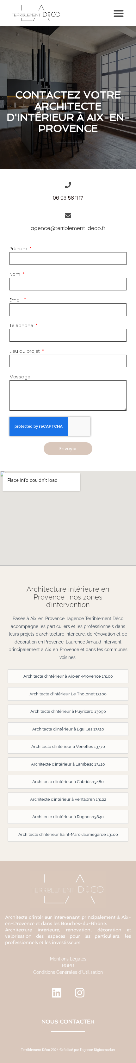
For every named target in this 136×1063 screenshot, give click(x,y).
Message (19, 377)
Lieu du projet (25, 351)
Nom (15, 274)
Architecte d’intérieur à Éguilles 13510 (68, 729)
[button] (118, 13)
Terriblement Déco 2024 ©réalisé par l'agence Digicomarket (68, 1050)
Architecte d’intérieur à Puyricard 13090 (68, 711)
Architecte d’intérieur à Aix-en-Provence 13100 (68, 676)
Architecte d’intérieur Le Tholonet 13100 (68, 694)
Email (16, 300)
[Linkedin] (56, 993)
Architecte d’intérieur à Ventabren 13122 (68, 799)
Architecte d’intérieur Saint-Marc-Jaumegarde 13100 (68, 834)
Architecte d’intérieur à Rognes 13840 (68, 816)
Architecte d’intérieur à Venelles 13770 (68, 746)
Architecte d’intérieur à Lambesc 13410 (68, 764)
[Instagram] (79, 993)
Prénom (18, 249)
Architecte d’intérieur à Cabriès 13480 (68, 781)
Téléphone (21, 325)
